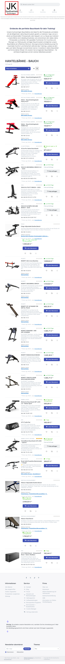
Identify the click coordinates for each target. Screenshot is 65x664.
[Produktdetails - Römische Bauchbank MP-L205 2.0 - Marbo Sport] (57, 413)
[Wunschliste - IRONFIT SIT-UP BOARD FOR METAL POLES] (46, 316)
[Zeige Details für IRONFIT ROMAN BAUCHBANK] (12, 359)
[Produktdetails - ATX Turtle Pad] (57, 432)
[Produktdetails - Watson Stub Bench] (36, 546)
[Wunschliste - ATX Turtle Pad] (46, 432)
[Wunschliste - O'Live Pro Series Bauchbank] (46, 159)
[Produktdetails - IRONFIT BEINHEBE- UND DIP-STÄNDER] (57, 340)
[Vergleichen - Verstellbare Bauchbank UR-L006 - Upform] (52, 451)
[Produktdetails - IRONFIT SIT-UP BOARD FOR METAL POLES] (57, 316)
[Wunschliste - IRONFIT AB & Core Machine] (46, 270)
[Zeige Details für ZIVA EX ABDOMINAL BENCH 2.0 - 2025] (12, 171)
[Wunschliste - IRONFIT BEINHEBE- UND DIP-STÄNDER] (46, 340)
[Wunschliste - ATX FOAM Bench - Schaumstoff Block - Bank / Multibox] (46, 563)
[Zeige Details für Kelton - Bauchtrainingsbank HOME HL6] (12, 128)
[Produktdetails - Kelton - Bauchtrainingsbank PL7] (57, 88)
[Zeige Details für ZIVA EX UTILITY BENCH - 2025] (12, 191)
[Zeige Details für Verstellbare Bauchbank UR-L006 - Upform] (12, 445)
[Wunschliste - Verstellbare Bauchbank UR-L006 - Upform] (46, 451)
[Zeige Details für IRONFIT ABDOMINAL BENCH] (12, 288)
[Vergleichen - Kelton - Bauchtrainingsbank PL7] (52, 88)
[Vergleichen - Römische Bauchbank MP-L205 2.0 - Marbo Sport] (52, 413)
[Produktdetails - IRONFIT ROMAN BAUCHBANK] (57, 365)
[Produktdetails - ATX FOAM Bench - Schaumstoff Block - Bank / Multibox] (57, 563)
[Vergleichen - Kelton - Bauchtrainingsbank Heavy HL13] (52, 111)
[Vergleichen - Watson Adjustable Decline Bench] (30, 511)
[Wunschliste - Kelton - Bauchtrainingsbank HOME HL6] (46, 135)
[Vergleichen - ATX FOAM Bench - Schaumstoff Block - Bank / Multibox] (52, 563)
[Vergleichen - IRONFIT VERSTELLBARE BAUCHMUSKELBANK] (52, 387)
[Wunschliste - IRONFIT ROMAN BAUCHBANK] (46, 365)
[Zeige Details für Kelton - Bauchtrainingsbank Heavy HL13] (12, 104)
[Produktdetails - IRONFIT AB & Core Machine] (57, 270)
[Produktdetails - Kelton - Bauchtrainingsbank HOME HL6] (57, 135)
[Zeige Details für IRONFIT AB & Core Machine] (12, 265)
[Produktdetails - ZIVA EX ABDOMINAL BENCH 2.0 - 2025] (57, 176)
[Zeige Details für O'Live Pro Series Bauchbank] (12, 152)
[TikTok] (34, 577)
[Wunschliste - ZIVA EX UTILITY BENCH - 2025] (46, 197)
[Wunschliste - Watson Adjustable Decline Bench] (25, 511)
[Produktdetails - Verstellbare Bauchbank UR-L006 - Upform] (57, 451)
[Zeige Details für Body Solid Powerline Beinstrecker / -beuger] (12, 465)
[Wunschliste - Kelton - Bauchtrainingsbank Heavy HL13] (46, 111)
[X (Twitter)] (30, 577)
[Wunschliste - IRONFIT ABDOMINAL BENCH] (46, 293)
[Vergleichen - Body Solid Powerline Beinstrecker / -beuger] (52, 471)
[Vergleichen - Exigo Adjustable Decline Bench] (30, 253)
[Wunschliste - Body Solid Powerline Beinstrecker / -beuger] (46, 471)
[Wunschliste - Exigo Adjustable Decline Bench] (25, 253)
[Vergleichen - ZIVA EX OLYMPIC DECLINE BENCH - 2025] (52, 215)
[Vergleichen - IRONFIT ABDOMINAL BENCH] (52, 293)
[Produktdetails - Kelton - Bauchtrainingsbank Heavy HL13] (57, 111)
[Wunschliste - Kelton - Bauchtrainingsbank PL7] (46, 88)
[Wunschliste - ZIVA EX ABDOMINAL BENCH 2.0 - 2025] (46, 176)
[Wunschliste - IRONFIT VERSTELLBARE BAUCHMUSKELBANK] (46, 387)
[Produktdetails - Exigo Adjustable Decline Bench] (36, 253)
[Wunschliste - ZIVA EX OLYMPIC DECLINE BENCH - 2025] (46, 215)
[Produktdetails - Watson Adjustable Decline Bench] (36, 511)
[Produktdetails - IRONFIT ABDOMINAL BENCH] (57, 293)
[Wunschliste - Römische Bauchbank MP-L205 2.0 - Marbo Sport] (46, 413)
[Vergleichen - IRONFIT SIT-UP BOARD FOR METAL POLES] (52, 316)
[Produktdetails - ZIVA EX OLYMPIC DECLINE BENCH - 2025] (57, 215)
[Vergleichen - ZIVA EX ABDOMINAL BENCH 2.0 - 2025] (52, 176)
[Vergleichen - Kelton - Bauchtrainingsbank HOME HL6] (52, 135)
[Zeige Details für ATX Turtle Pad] (12, 426)
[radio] (34, 68)
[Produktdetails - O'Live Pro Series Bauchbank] (57, 159)
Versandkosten (38, 93)
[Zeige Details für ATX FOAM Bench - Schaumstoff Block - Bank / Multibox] (12, 557)
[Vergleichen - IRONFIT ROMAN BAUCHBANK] (52, 365)
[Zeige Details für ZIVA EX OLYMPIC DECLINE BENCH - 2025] (12, 210)
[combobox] (39, 4)
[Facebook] (26, 577)
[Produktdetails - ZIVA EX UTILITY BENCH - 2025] (57, 197)
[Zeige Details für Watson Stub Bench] (12, 523)
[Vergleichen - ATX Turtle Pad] (52, 432)
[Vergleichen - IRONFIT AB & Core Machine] (52, 270)
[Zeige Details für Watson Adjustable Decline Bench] (12, 487)
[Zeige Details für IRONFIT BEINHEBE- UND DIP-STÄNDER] (12, 335)
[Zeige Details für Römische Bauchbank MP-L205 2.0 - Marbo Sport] (12, 406)
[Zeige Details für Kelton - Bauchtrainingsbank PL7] (12, 81)
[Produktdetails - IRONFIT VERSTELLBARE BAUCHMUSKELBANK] (57, 387)
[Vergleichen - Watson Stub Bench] (30, 546)
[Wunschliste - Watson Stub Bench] (25, 546)
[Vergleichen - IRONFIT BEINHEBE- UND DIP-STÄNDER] (52, 340)
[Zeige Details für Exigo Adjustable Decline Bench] (12, 230)
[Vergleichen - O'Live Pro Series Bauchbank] (52, 159)
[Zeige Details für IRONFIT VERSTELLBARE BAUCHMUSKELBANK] (12, 382)
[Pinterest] (38, 577)
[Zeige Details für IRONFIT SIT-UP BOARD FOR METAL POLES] (12, 310)
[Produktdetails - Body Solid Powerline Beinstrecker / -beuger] (57, 471)
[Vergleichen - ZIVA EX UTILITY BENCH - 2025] (52, 197)
